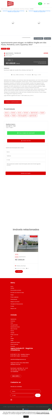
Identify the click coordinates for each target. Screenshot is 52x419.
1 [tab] (22, 37)
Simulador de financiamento (17, 303)
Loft (11, 336)
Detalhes (20, 271)
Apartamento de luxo (15, 326)
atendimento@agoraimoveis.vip (18, 359)
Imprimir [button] (48, 38)
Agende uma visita (27, 140)
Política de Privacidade (43, 413)
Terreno (12, 330)
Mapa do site (13, 308)
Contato (12, 306)
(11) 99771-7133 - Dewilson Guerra (21, 354)
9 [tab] (29, 37)
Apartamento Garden (15, 342)
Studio (12, 340)
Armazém (13, 346)
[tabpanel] (13, 22)
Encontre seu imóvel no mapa (17, 292)
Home (12, 286)
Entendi (26, 416)
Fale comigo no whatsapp (27, 133)
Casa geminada (14, 324)
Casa (12, 323)
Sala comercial (14, 328)
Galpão (12, 338)
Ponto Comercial (14, 344)
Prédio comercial (14, 334)
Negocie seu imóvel (15, 301)
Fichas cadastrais (14, 297)
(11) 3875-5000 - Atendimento (20, 356)
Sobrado (12, 332)
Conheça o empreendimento (12, 102)
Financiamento (14, 299)
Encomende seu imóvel (16, 290)
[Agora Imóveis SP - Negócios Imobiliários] (11, 4)
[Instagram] (11, 400)
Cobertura (13, 321)
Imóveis (12, 288)
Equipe (12, 294)
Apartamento (13, 319)
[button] (47, 3)
